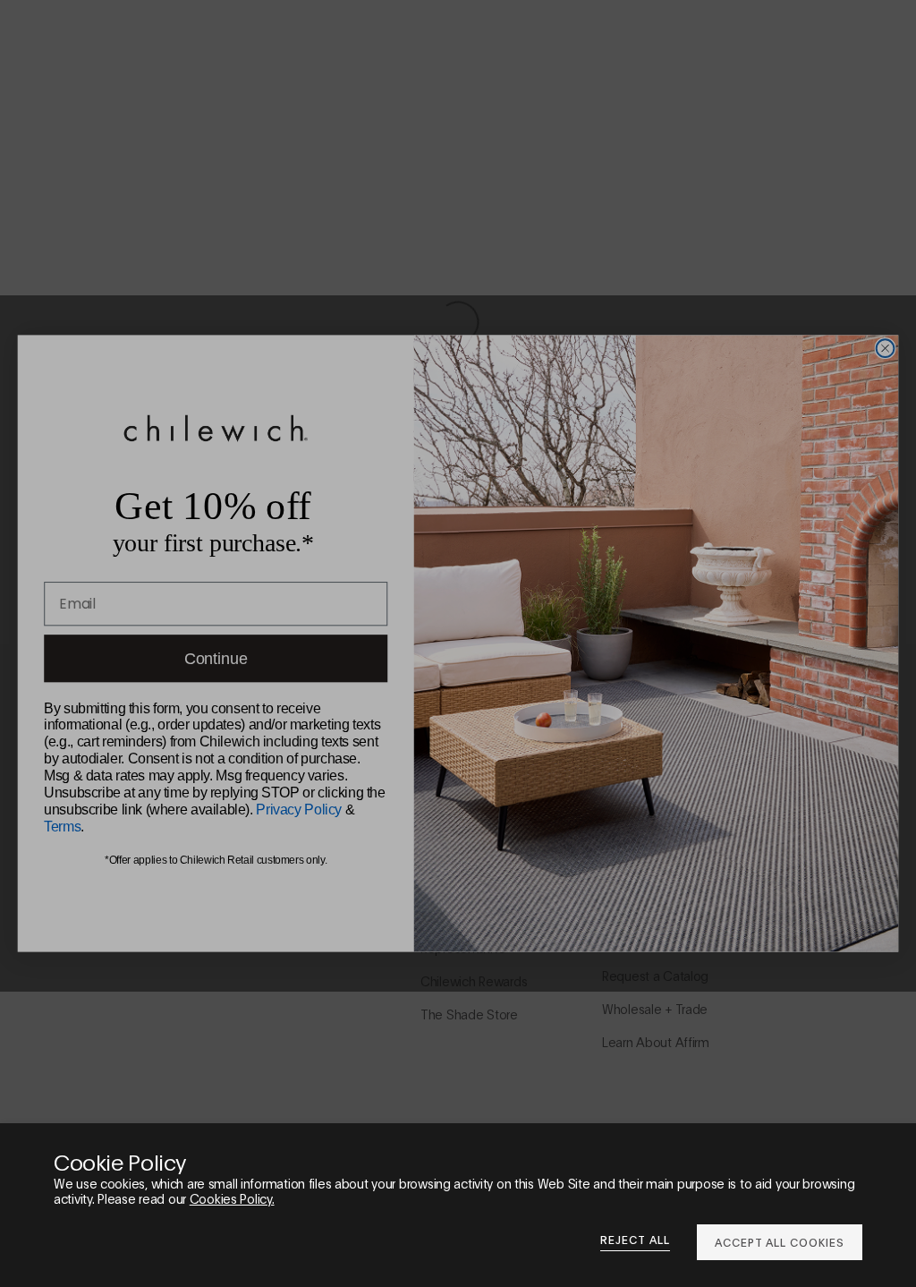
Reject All (635, 1239)
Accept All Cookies (779, 1242)
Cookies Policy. (232, 1197)
